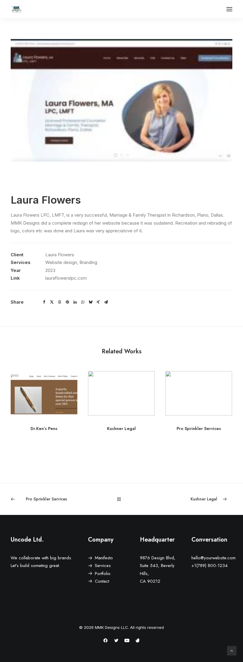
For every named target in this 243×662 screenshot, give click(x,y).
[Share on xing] (98, 302)
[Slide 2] (121, 155)
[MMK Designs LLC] (17, 9)
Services (103, 565)
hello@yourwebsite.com (213, 558)
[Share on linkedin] (75, 302)
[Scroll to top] (231, 650)
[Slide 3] (127, 155)
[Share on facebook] (44, 302)
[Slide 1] (116, 155)
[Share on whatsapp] (82, 302)
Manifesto (104, 558)
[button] (229, 9)
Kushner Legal (121, 428)
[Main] (122, 499)
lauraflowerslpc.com (66, 278)
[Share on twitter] (51, 302)
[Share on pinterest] (67, 302)
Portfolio (103, 573)
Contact (102, 581)
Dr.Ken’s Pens (44, 428)
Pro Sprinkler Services (199, 428)
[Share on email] (105, 302)
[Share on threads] (59, 302)
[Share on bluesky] (90, 302)
